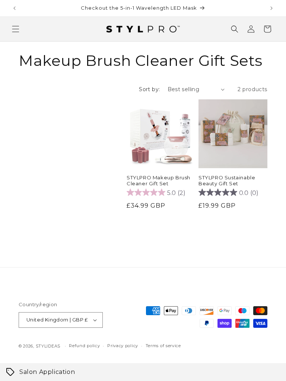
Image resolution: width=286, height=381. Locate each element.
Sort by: (149, 89)
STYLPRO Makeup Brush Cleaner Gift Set (158, 181)
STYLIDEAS (48, 346)
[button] (15, 29)
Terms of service (163, 345)
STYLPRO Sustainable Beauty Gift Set (226, 181)
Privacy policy (122, 345)
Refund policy (84, 345)
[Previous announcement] (14, 8)
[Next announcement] (271, 8)
